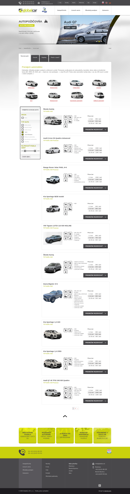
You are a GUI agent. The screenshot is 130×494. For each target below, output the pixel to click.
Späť (110, 48)
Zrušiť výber (26, 156)
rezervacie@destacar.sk (47, 3)
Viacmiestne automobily (76, 100)
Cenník (35, 57)
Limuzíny (98, 87)
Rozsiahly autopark (46, 435)
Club (88, 2)
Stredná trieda (53, 87)
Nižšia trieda (31, 87)
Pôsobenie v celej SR (102, 435)
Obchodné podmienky (52, 476)
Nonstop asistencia (83, 435)
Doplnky (44, 57)
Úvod (20, 48)
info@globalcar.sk (45, 1)
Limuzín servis (75, 10)
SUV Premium (28, 134)
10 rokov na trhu (65, 435)
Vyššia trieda (76, 87)
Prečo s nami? (55, 57)
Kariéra (73, 2)
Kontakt (94, 2)
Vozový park (25, 56)
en (106, 3)
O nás (60, 2)
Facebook (99, 485)
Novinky (67, 2)
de (110, 3)
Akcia (25, 117)
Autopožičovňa (61, 10)
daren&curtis (107, 491)
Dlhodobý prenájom (91, 10)
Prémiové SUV (54, 100)
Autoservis (105, 10)
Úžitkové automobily (99, 100)
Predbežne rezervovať (94, 129)
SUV (31, 100)
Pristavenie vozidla (28, 435)
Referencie (81, 2)
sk (103, 3)
